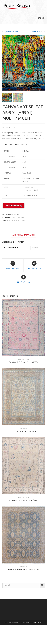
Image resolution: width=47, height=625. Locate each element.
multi (8, 220)
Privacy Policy (38, 622)
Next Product (36, 31)
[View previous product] (4, 31)
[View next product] (43, 31)
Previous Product (12, 31)
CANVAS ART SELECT (18, 217)
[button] (42, 38)
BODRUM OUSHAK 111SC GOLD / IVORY (23, 500)
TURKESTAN (23, 428)
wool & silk (21, 220)
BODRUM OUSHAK (23, 359)
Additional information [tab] (24, 235)
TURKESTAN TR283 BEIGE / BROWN (23, 431)
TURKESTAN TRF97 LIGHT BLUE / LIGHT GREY (23, 569)
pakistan (14, 220)
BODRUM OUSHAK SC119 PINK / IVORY (23, 362)
